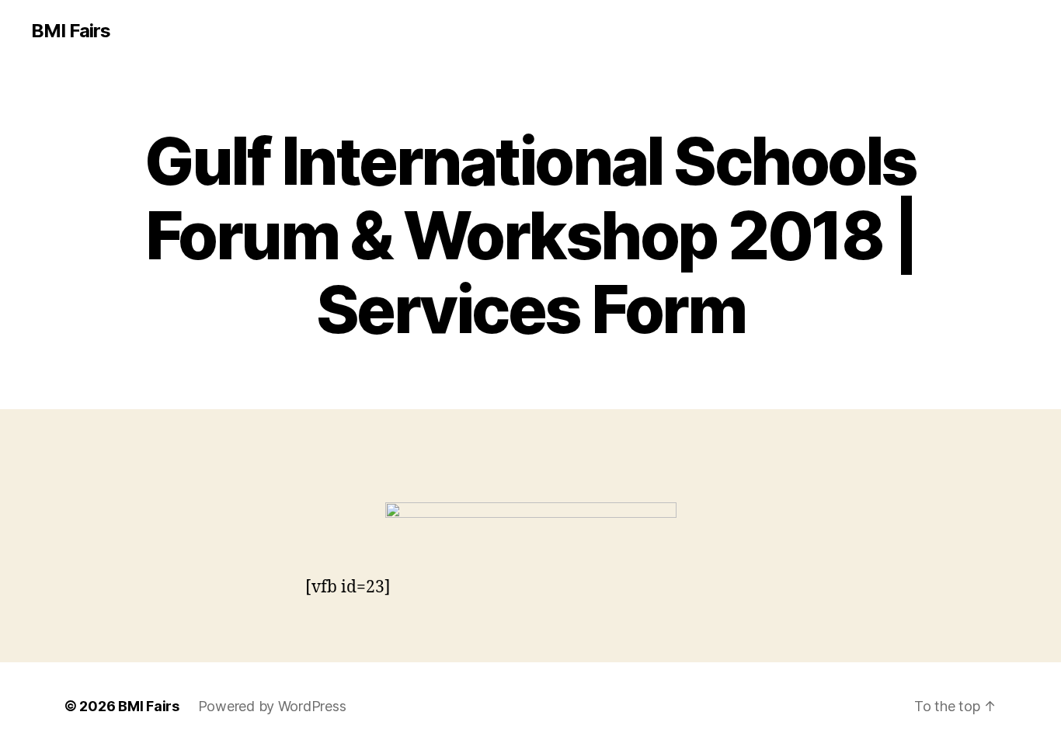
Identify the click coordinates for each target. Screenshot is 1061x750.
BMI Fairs (70, 31)
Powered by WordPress (272, 706)
